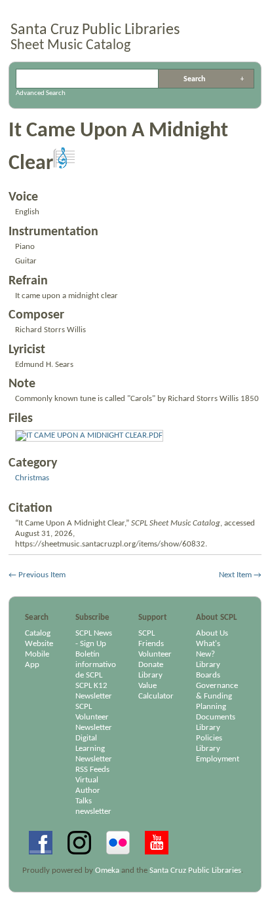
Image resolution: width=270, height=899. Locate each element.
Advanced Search (242, 78)
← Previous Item (37, 575)
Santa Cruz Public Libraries (95, 30)
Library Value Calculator (156, 685)
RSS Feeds (92, 769)
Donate (150, 664)
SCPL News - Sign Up (93, 638)
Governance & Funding (217, 690)
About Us (212, 633)
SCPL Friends (151, 638)
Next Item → (240, 575)
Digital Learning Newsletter (93, 748)
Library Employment (217, 753)
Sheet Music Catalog (70, 45)
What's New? (208, 649)
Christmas (32, 478)
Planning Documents (215, 711)
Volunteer (155, 654)
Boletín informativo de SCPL (95, 664)
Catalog (37, 633)
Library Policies (209, 732)
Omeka (107, 870)
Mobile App (37, 659)
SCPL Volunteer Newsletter (93, 717)
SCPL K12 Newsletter (93, 690)
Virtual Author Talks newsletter (93, 796)
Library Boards (208, 669)
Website (39, 644)
